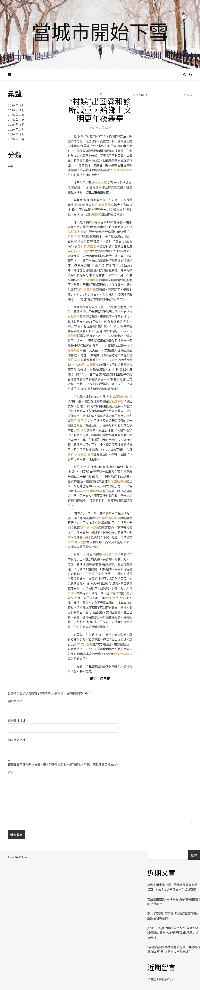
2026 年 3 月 (16, 129)
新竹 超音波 (82, 467)
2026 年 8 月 (16, 105)
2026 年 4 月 (16, 124)
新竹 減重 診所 (90, 246)
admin (143, 95)
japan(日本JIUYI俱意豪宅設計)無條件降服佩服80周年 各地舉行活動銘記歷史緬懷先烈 (172, 932)
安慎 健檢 (80, 430)
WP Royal (22, 857)
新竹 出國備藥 (116, 481)
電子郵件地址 (18, 720)
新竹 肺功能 (79, 420)
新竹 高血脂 (76, 360)
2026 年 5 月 (16, 120)
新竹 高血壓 (99, 183)
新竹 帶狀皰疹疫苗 (107, 518)
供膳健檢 (96, 214)
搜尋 (194, 855)
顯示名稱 (15, 701)
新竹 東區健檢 (89, 365)
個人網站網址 (16, 740)
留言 (11, 772)
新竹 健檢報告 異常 (80, 454)
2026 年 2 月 (16, 134)
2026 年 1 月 (16, 139)
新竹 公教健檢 (122, 654)
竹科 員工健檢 (80, 251)
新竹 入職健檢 (86, 289)
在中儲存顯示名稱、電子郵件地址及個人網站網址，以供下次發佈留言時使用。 (63, 764)
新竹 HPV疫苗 (107, 360)
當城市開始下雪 (100, 32)
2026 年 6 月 (16, 115)
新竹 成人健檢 (83, 644)
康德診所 (122, 396)
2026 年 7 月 (16, 110)
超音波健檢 (115, 401)
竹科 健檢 (74, 236)
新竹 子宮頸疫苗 (88, 280)
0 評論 (188, 95)
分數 (11, 167)
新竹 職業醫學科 (103, 205)
